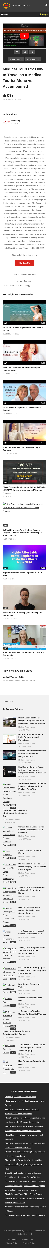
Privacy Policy (12, 1243)
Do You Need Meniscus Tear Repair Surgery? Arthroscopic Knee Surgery (32, 867)
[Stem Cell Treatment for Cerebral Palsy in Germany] (24, 432)
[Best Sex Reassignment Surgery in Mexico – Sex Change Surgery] (9, 917)
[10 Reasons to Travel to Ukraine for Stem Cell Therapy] (9, 1019)
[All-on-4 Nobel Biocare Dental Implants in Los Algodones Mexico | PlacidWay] (9, 795)
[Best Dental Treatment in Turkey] (9, 988)
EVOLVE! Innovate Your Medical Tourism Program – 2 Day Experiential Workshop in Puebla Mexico (22, 533)
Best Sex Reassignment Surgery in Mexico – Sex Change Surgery (29, 910)
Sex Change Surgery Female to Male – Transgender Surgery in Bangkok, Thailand (32, 770)
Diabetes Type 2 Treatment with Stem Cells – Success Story (15, 813)
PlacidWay (15, 120)
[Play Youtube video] (24, 36)
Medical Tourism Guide (13, 677)
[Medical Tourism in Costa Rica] (9, 1002)
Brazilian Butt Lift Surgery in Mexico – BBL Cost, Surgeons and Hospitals (32, 970)
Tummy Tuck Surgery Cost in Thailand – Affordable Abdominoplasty (31, 950)
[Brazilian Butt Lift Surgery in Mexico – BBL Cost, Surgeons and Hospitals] (9, 974)
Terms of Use (27, 1240)
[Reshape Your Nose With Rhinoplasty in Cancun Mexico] (24, 352)
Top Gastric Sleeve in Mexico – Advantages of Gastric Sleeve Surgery (31, 1048)
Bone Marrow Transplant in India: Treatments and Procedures (30, 737)
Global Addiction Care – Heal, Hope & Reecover (25, 1215)
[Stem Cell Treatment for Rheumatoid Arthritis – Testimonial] (24, 637)
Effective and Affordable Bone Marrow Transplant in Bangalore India (32, 753)
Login (45, 14)
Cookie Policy (29, 1243)
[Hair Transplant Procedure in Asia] (9, 1067)
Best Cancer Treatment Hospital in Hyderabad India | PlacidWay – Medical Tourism (31, 721)
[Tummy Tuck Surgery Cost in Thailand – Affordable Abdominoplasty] (9, 955)
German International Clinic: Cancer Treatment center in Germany (31, 830)
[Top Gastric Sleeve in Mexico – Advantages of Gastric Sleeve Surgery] (9, 1049)
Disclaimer (12, 1240)
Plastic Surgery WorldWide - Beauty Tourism (24, 1194)
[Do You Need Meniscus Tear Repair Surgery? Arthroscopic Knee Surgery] (9, 873)
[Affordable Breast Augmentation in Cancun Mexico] (24, 312)
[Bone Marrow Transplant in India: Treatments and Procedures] (9, 739)
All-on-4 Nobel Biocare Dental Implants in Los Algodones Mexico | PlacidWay (32, 786)
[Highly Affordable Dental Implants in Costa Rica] (24, 557)
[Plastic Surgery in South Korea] (9, 855)
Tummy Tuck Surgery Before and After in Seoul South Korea (31, 890)
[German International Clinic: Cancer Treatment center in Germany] (9, 836)
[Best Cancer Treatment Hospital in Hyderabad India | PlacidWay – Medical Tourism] (9, 722)
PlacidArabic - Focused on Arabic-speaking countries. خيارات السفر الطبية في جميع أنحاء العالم (23, 1164)
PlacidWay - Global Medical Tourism (20, 1097)
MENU (6, 14)
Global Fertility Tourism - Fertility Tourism (22, 1177)
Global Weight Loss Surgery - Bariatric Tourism (25, 1181)
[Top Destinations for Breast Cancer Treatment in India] (9, 937)
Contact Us (24, 263)
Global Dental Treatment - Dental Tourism (23, 1173)
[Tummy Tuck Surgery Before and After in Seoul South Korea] (9, 895)
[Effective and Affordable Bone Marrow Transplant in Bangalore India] (9, 755)
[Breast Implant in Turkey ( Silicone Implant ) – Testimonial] (24, 597)
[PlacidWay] (6, 122)
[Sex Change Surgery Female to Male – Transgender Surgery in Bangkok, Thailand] (9, 771)
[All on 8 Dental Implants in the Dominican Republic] (24, 392)
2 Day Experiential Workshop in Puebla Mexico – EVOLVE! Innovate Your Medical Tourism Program (24, 490)
